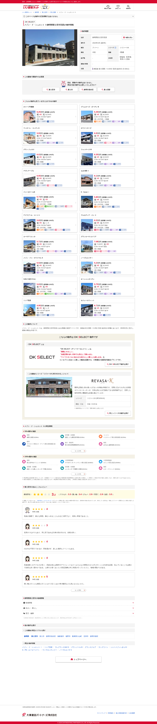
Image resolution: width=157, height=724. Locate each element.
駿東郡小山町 (77, 636)
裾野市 (68, 636)
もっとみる (78, 450)
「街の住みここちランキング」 (44, 500)
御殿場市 (60, 636)
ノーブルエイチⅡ (65, 650)
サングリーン (103, 647)
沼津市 (86, 636)
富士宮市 (44, 12)
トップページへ (80, 659)
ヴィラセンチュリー (49, 650)
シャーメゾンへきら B (119, 647)
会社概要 (132, 713)
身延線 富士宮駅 (99, 69)
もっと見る (78, 590)
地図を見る (129, 37)
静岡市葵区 (94, 636)
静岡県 (37, 12)
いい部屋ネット (27, 12)
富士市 (70, 90)
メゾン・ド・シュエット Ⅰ (32, 647)
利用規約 (110, 713)
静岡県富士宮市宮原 (99, 37)
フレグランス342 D (62, 647)
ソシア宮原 (48, 647)
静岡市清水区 (89, 90)
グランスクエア (90, 647)
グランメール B (76, 647)
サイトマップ (101, 713)
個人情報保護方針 (121, 713)
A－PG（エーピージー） (31, 650)
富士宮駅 (53, 12)
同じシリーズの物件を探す (119, 413)
